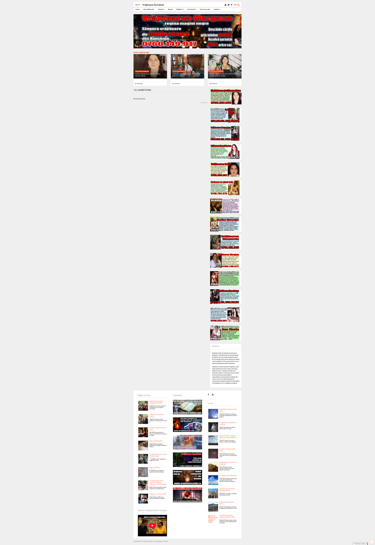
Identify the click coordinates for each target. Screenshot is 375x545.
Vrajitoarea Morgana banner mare (164, 40)
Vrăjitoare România (153, 4)
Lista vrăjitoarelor (148, 9)
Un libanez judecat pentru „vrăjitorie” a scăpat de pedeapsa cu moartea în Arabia (157, 482)
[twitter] (229, 5)
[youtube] (225, 5)
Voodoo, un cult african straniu (157, 494)
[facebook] (231, 5)
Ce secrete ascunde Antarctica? (228, 475)
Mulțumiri (179, 9)
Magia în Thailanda (154, 467)
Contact (216, 9)
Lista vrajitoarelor (142, 71)
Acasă (137, 9)
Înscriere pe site (205, 9)
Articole (160, 9)
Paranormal (191, 9)
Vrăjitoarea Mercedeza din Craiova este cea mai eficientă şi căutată (224, 75)
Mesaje (170, 9)
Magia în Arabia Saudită (155, 441)
